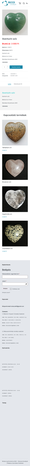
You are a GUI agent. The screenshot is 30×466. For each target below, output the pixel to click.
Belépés (5, 288)
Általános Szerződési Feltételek (15, 463)
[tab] (9, 84)
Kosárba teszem (16, 67)
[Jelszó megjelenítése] (26, 284)
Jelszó (6, 281)
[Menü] (27, 3)
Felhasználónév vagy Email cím (13, 274)
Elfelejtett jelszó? (6, 292)
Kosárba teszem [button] (15, 145)
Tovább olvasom (15, 179)
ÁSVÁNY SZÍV (14, 75)
